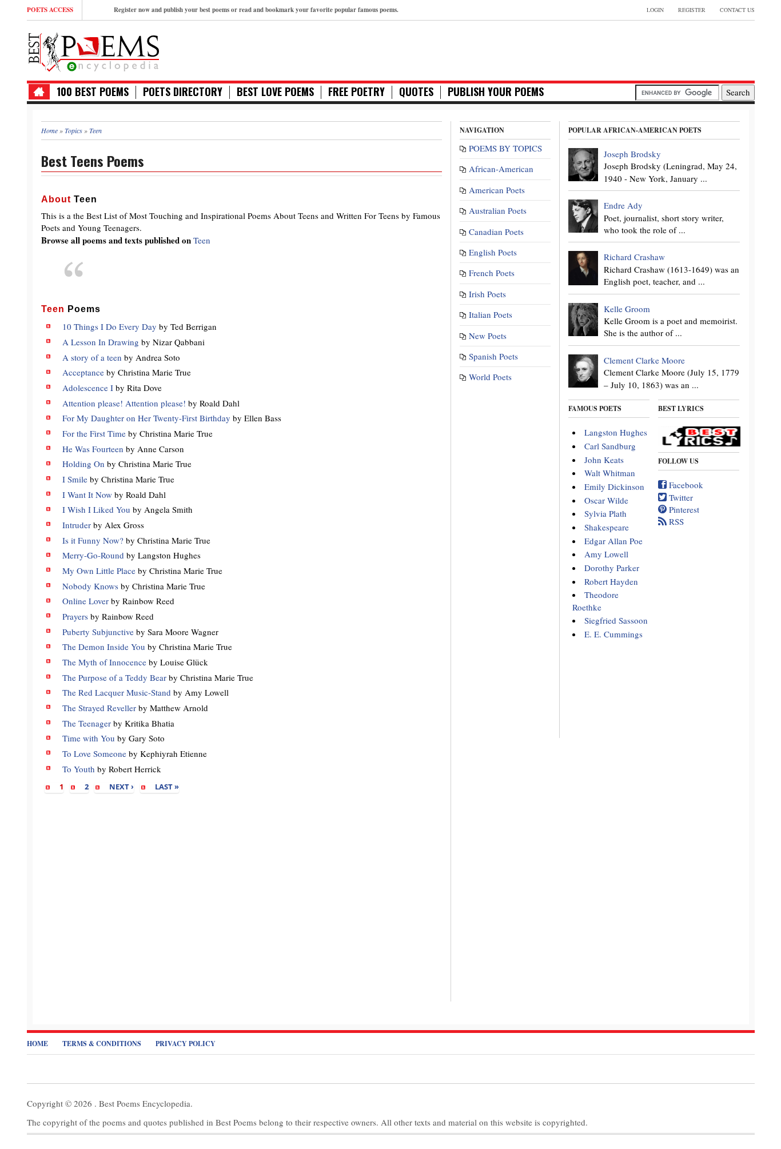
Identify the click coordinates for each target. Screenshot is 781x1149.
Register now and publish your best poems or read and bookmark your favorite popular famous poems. (256, 9)
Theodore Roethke (595, 600)
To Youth (78, 769)
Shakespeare (606, 527)
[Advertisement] (621, 49)
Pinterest (683, 509)
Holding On (83, 463)
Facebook (685, 484)
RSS (675, 521)
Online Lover (85, 601)
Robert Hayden (611, 581)
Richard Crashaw (634, 256)
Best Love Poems (275, 92)
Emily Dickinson (614, 486)
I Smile (74, 479)
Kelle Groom (627, 308)
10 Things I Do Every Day (109, 326)
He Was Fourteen (92, 448)
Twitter (680, 497)
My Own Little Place (99, 570)
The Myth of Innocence (104, 662)
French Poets (492, 272)
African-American (501, 168)
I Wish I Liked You (96, 509)
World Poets (490, 376)
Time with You (88, 738)
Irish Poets (487, 294)
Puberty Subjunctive (98, 631)
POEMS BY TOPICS (505, 148)
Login (655, 10)
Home (37, 1043)
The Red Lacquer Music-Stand (116, 692)
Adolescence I (87, 387)
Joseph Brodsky (632, 153)
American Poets (497, 190)
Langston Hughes (615, 432)
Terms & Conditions (101, 1043)
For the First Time (94, 433)
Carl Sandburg (610, 446)
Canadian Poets (496, 231)
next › (121, 786)
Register (692, 10)
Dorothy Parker (611, 567)
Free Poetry (356, 92)
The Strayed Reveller (99, 707)
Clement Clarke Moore (644, 360)
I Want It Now (87, 494)
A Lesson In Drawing (100, 342)
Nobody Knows (90, 586)
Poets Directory (182, 92)
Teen (201, 240)
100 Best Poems (93, 92)
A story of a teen (92, 357)
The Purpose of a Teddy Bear (114, 677)
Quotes (416, 92)
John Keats (604, 459)
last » (167, 786)
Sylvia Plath (605, 513)
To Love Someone (94, 753)
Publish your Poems (496, 92)
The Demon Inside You (103, 646)
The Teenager (86, 723)
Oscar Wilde (606, 500)
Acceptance (83, 372)
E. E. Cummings (613, 634)
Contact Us (737, 10)
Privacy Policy (186, 1043)
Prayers (75, 616)
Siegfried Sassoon (616, 620)
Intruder (76, 524)
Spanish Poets (493, 356)
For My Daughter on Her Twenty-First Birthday (146, 418)
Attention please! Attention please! (124, 403)
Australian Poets (498, 210)
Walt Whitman (609, 472)
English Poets (493, 252)
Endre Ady (623, 205)
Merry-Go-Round (93, 555)
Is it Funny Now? (92, 540)
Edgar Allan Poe (613, 540)
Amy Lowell (606, 554)
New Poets (488, 335)
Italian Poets (490, 314)
